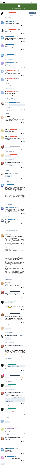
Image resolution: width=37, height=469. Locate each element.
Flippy (7, 72)
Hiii (6, 347)
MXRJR (7, 284)
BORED (7, 186)
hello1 (8, 104)
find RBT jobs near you (3, 0)
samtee (7, 302)
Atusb (7, 31)
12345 (7, 55)
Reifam (7, 316)
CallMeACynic (8, 147)
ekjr (6, 439)
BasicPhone (8, 23)
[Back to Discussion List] (1, 2)
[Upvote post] (22, 16)
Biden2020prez (8, 328)
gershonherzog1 (8, 138)
